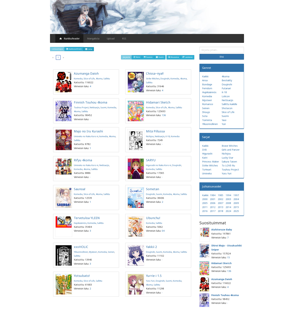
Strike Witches (152, 78)
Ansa (205, 80)
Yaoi (224, 120)
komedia (103, 136)
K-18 (168, 136)
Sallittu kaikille (229, 104)
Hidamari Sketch (158, 102)
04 (163, 230)
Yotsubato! (82, 276)
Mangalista (93, 38)
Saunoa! (79, 189)
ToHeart (206, 169)
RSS (124, 38)
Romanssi (207, 104)
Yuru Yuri (150, 280)
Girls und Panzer (231, 149)
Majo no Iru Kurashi (88, 131)
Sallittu (106, 78)
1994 (228, 195)
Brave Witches (230, 145)
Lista (89, 49)
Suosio (149, 57)
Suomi (103, 107)
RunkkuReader (71, 38)
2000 (205, 199)
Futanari (226, 88)
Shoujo (206, 112)
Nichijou (150, 136)
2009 (236, 203)
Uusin (161, 57)
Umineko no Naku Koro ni (86, 136)
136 (164, 115)
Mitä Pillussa (155, 131)
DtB (204, 149)
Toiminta (207, 120)
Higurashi (207, 153)
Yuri (224, 124)
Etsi (222, 56)
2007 (220, 203)
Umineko (207, 173)
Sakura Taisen (229, 161)
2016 (205, 211)
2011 (205, 207)
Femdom (207, 88)
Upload (111, 38)
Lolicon (226, 96)
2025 (236, 211)
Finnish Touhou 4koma (90, 102)
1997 (236, 195)
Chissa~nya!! (155, 73)
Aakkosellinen (75, 49)
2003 (228, 199)
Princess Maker (210, 161)
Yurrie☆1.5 (153, 276)
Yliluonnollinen (81, 252)
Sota (204, 116)
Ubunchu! (153, 218)
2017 (212, 211)
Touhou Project (81, 107)
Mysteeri (93, 252)
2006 (212, 203)
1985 (220, 195)
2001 (212, 199)
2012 (212, 207)
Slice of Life (228, 112)
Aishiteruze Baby (221, 229)
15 (228, 257)
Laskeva (188, 57)
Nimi (137, 57)
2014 (228, 207)
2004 (236, 199)
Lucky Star (227, 157)
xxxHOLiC (81, 247)
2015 (236, 207)
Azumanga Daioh (86, 73)
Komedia (78, 78)
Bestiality (227, 80)
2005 (205, 203)
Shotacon (227, 108)
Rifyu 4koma (83, 160)
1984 (212, 195)
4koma (99, 78)
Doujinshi (164, 78)
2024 (228, 211)
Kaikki (205, 76)
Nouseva (174, 57)
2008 (228, 203)
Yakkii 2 (151, 247)
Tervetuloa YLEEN (87, 218)
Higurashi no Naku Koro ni (158, 165)
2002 (220, 199)
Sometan (152, 189)
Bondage (207, 84)
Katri (204, 157)
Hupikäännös (80, 223)
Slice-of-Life (89, 78)
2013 (220, 207)
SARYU (151, 160)
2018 (220, 211)
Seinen (111, 252)
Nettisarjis (94, 107)
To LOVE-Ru (228, 165)
